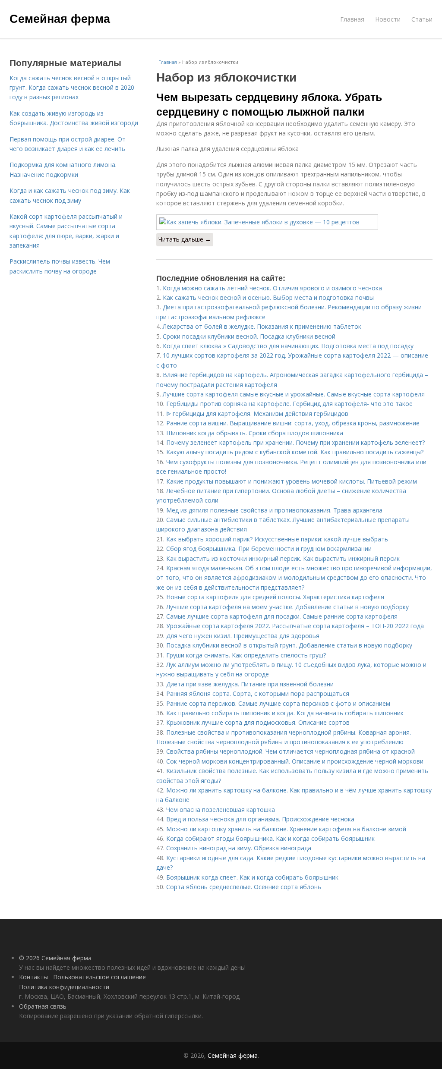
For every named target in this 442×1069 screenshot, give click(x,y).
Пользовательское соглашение (99, 977)
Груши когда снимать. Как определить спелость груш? (246, 655)
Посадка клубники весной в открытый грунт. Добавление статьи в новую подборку (289, 645)
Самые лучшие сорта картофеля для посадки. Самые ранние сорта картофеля (282, 616)
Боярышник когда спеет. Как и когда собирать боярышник (252, 877)
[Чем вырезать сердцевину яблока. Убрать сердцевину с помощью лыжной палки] (294, 222)
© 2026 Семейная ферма (55, 958)
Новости (388, 19)
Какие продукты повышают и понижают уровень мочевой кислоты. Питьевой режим (291, 481)
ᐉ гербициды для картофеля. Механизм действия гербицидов (257, 413)
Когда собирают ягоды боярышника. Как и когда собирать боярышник (270, 838)
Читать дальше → (184, 239)
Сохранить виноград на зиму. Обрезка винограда (238, 848)
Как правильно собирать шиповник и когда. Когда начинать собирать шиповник (285, 713)
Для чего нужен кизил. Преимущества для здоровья (242, 636)
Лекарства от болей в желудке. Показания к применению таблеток (262, 326)
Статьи (422, 19)
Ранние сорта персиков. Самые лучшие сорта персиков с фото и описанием (278, 703)
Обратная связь (42, 1006)
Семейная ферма (59, 18)
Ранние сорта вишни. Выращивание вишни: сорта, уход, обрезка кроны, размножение (293, 423)
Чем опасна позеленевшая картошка (220, 809)
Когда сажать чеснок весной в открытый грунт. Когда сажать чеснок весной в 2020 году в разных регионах (71, 87)
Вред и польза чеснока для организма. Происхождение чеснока (260, 819)
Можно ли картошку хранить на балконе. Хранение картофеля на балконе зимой (286, 829)
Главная (352, 19)
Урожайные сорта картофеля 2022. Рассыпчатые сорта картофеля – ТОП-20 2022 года (295, 626)
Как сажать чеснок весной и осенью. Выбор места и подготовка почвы (268, 297)
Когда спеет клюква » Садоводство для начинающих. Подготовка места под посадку (288, 346)
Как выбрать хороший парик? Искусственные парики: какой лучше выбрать (277, 539)
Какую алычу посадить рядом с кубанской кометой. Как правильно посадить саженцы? (294, 452)
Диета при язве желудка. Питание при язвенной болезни (250, 684)
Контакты (33, 977)
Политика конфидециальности (64, 987)
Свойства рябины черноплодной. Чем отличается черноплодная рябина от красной (290, 751)
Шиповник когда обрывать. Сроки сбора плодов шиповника (254, 433)
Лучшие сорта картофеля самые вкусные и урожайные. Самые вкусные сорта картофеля (294, 394)
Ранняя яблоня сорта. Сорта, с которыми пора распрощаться (257, 693)
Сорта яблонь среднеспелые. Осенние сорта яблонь (243, 887)
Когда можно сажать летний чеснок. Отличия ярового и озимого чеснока (272, 288)
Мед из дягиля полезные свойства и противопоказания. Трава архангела (274, 510)
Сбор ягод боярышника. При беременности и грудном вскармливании (269, 548)
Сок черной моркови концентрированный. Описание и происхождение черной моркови (294, 761)
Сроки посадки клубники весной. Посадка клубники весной (249, 336)
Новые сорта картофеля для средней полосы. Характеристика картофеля (275, 597)
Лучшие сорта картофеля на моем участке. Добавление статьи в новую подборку (287, 607)
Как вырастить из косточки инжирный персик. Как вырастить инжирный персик (283, 558)
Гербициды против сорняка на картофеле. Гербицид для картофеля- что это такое (289, 403)
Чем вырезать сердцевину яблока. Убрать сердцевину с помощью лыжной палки (269, 104)
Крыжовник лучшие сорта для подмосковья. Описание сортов (258, 722)
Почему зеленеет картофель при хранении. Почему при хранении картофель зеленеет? (295, 442)
